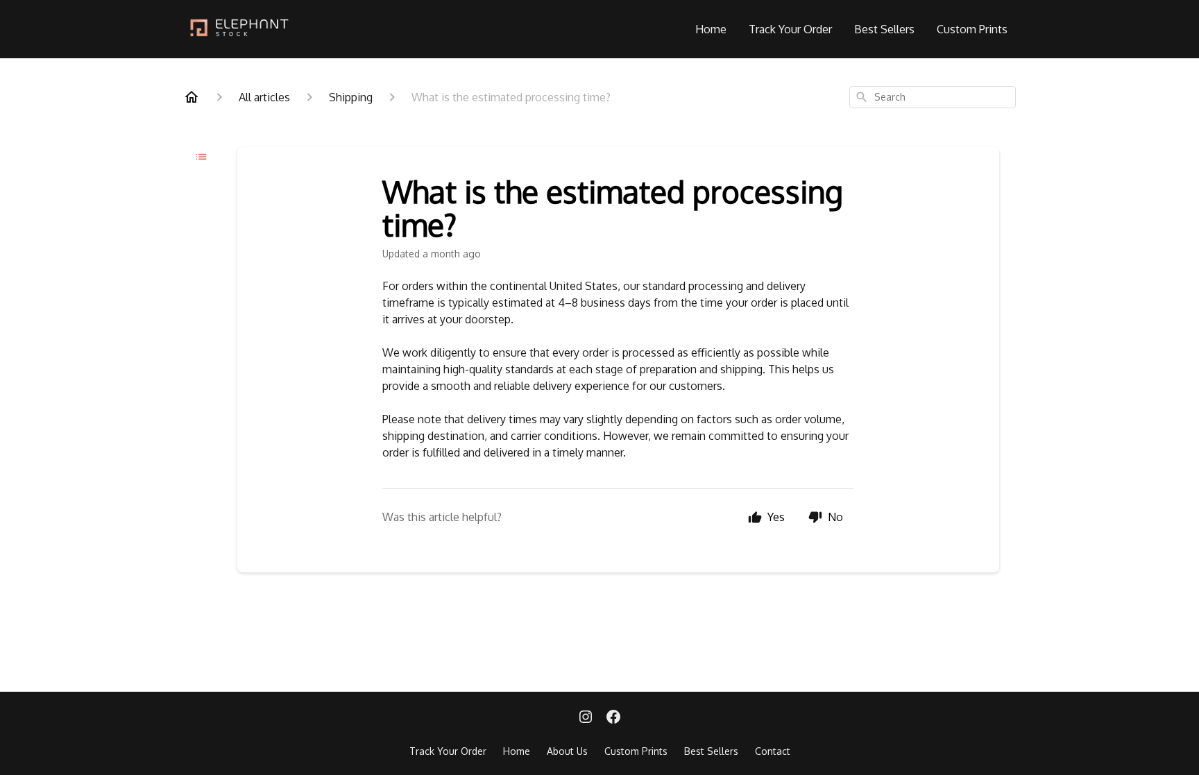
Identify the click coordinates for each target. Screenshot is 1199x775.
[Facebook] (613, 718)
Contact (772, 751)
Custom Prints (972, 29)
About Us (567, 751)
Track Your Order (790, 29)
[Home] (191, 97)
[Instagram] (585, 718)
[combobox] (932, 97)
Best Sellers (884, 29)
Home (710, 29)
